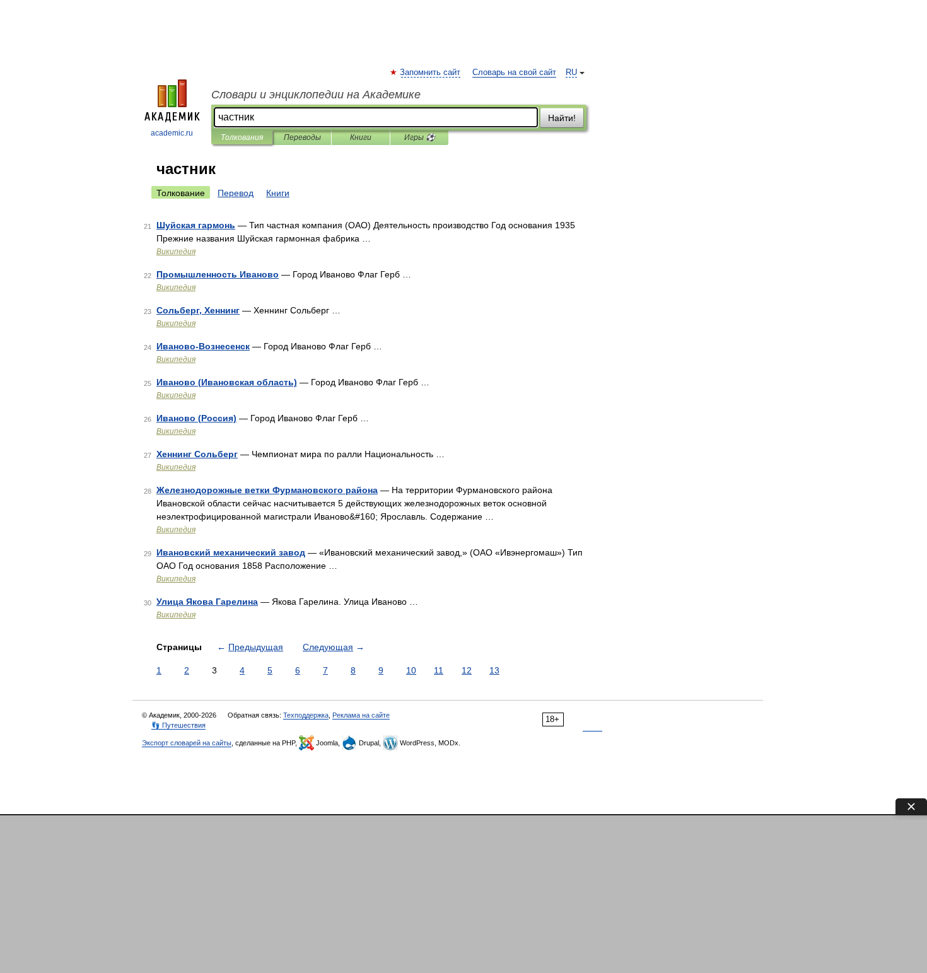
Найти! (562, 118)
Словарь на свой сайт (514, 72)
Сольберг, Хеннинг (198, 310)
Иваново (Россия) (196, 418)
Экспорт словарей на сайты (186, 743)
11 (438, 670)
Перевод (236, 193)
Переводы (302, 137)
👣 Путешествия (178, 725)
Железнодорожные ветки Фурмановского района (267, 490)
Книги (360, 137)
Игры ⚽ (419, 137)
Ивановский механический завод (230, 552)
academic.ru (172, 133)
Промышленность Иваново (217, 274)
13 (494, 670)
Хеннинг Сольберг (197, 454)
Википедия (175, 251)
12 (467, 670)
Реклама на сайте (361, 715)
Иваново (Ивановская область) (226, 382)
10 (411, 670)
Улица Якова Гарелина (207, 602)
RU (571, 72)
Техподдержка (306, 715)
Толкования (242, 137)
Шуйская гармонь (195, 225)
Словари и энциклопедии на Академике (316, 94)
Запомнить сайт (430, 72)
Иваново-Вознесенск (203, 346)
